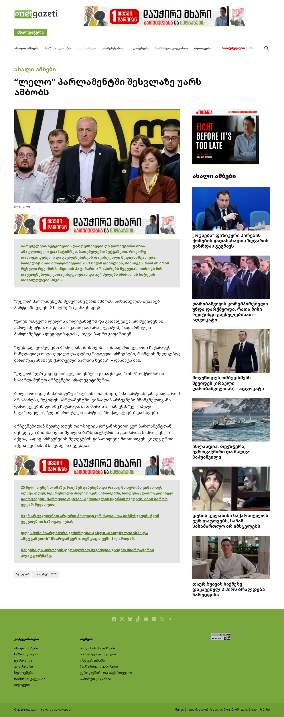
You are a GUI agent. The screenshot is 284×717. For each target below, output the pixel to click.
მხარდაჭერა (30, 32)
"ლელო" (22, 574)
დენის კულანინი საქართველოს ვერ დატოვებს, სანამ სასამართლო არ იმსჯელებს (230, 520)
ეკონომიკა (86, 48)
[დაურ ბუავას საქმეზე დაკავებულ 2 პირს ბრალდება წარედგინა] (231, 557)
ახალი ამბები (26, 48)
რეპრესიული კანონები (99, 666)
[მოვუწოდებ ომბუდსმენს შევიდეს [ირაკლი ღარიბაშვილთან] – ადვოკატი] (231, 351)
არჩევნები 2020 (45, 574)
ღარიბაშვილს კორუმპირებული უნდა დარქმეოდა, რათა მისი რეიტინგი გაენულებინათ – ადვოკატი (230, 312)
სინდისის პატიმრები (97, 648)
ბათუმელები (233, 48)
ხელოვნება (138, 48)
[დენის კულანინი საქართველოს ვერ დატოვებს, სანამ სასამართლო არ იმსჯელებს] (231, 489)
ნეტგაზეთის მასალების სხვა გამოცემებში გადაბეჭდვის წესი (222, 709)
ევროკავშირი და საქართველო (106, 672)
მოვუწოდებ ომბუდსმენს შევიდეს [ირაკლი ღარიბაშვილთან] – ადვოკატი (228, 382)
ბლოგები (202, 48)
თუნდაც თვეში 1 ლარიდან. (108, 538)
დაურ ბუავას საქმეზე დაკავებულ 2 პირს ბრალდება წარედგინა (228, 589)
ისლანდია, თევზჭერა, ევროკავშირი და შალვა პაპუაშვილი (221, 451)
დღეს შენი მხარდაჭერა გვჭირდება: (56, 532)
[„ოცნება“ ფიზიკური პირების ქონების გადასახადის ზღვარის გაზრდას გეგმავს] (231, 209)
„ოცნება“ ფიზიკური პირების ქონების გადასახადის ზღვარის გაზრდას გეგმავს (230, 240)
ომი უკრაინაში (92, 660)
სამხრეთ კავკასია (171, 48)
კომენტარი (112, 48)
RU (251, 48)
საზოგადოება (58, 48)
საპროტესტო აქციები (98, 654)
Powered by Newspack (56, 709)
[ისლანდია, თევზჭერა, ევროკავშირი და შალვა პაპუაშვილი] (231, 420)
